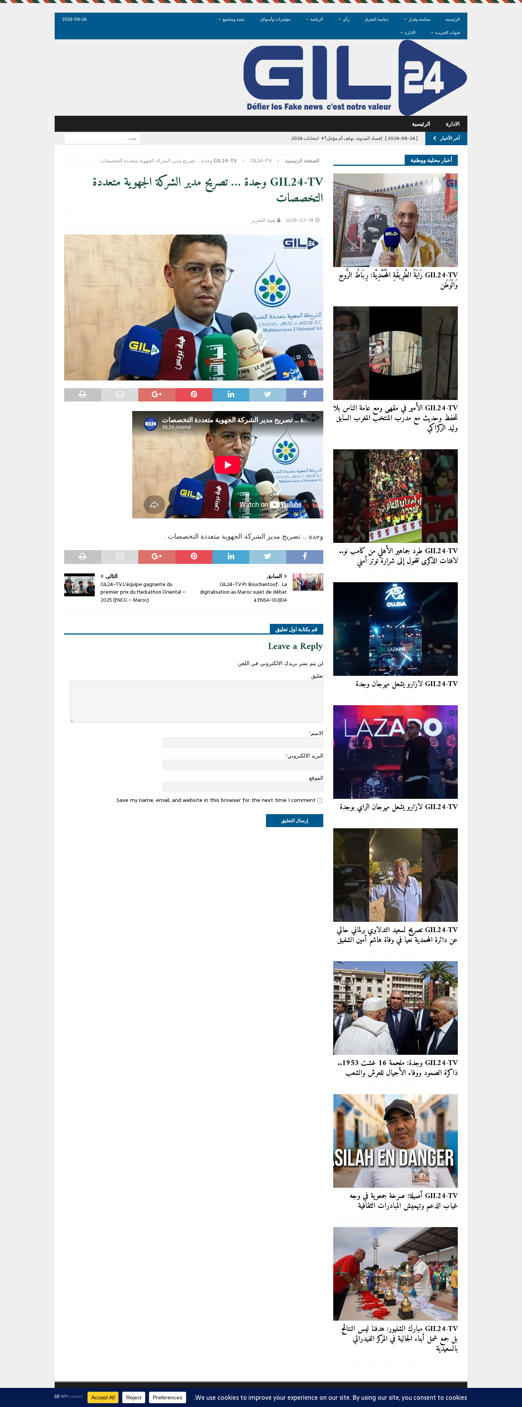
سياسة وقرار (419, 19)
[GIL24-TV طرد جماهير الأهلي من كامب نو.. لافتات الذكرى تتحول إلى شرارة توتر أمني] (395, 496)
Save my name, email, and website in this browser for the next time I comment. (215, 800)
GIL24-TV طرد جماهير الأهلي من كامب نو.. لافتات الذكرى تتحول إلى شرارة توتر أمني (398, 556)
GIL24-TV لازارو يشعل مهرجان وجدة (407, 684)
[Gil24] (261, 111)
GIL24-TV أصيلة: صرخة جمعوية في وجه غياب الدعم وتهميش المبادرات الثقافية (404, 1201)
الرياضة (316, 19)
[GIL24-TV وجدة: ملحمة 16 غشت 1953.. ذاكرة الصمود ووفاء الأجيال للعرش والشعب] (395, 1008)
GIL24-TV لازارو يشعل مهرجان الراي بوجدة (399, 807)
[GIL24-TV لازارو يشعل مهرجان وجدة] (395, 629)
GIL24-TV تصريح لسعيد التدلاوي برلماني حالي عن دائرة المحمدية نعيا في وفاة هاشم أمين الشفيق (397, 935)
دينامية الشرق (377, 19)
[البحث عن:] (102, 138)
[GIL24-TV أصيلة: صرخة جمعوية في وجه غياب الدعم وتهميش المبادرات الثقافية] (395, 1141)
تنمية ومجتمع (234, 19)
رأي (346, 19)
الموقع (316, 778)
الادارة (410, 32)
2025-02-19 (299, 220)
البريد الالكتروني (305, 755)
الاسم (317, 733)
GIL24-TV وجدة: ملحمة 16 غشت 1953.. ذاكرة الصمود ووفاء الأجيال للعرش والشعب (397, 1068)
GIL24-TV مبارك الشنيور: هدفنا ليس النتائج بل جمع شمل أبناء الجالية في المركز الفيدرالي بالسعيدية (399, 1339)
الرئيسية (453, 19)
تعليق (317, 676)
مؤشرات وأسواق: (275, 19)
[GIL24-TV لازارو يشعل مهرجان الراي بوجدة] (395, 752)
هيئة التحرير (263, 220)
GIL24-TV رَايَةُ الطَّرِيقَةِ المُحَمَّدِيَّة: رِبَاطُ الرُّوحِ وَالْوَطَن (398, 280)
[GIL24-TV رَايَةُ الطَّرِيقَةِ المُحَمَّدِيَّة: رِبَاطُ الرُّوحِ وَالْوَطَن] (395, 220)
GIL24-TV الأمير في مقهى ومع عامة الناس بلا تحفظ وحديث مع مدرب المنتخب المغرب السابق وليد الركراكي (395, 418)
